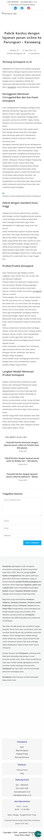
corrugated (36, 291)
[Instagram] (29, 8)
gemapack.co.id (18, 566)
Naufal (13, 50)
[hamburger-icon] (41, 15)
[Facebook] (22, 8)
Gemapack (11, 87)
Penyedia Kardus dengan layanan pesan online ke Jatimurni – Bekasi (22, 475)
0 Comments (34, 53)
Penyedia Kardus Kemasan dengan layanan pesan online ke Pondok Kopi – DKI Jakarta (22, 445)
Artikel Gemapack (14, 53)
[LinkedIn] (15, 8)
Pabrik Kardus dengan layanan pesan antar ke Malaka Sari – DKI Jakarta (22, 459)
